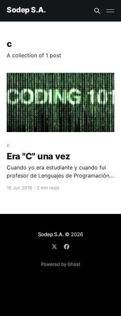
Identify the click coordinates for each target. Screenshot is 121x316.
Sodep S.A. (26, 9)
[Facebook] (66, 246)
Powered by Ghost (60, 264)
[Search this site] (97, 10)
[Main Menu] (110, 11)
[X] (54, 246)
